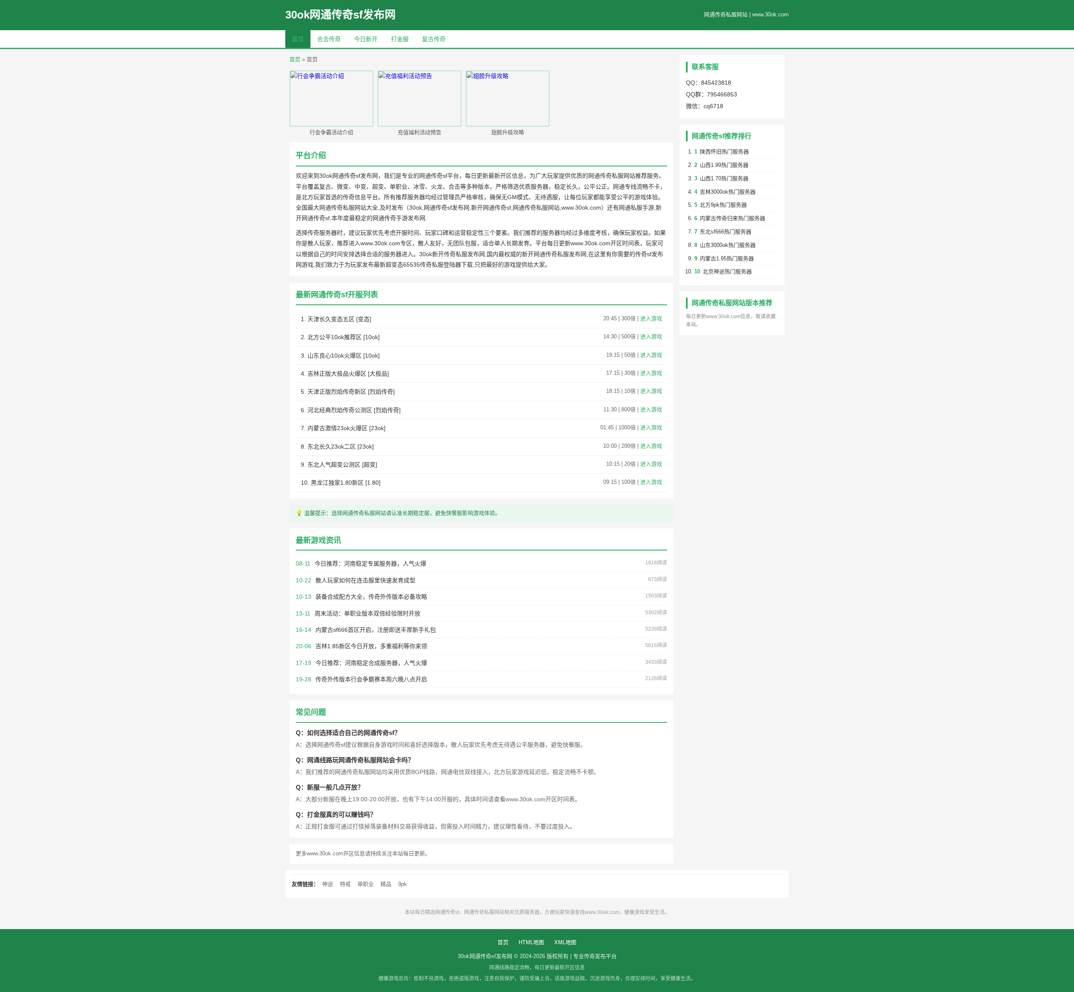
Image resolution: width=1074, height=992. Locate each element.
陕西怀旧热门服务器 (724, 151)
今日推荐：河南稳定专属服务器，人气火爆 (370, 563)
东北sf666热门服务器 (725, 232)
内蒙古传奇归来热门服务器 (732, 218)
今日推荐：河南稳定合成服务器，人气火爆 (371, 663)
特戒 (345, 884)
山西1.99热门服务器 (724, 165)
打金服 (400, 39)
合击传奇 (329, 39)
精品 (386, 884)
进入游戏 (651, 318)
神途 (327, 884)
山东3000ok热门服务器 (728, 245)
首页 (298, 39)
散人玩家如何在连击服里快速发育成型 (365, 580)
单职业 (365, 884)
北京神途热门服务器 (727, 271)
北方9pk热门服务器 (723, 205)
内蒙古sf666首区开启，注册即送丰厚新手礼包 (375, 629)
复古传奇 (434, 39)
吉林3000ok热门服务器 (728, 192)
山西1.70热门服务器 (724, 178)
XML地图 (565, 942)
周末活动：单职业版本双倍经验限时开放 (367, 613)
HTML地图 (531, 942)
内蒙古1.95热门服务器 (727, 258)
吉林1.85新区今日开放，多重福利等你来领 (371, 646)
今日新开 (366, 39)
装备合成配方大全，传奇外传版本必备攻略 (371, 596)
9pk (402, 884)
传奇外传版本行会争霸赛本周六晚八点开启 (371, 679)
